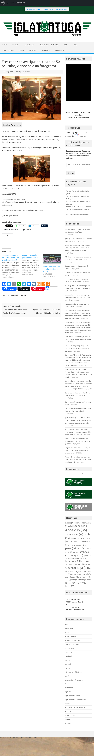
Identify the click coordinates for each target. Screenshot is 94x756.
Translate (82, 136)
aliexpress (79, 523)
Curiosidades (14, 295)
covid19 (80, 541)
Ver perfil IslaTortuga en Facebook (78, 207)
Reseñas (68, 711)
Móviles (67, 684)
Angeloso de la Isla (13, 72)
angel (82, 525)
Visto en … (69, 723)
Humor (67, 668)
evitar (75, 552)
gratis (87, 556)
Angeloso (76, 530)
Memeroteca (48, 9)
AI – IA (67, 632)
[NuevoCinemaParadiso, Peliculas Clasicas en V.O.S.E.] (52, 259)
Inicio (4, 45)
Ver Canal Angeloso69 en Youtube (78, 214)
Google (76, 555)
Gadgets (32, 50)
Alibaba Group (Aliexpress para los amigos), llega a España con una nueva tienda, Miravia (78, 459)
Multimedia (59, 50)
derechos (71, 545)
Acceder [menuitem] (10, 3)
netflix (82, 572)
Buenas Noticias (70, 636)
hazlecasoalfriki (75, 561)
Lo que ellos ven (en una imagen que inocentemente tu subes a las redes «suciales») (77, 297)
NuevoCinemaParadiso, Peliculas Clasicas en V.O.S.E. (51, 269)
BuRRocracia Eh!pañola (73, 640)
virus (79, 583)
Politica (67, 703)
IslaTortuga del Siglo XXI (73, 672)
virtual (71, 583)
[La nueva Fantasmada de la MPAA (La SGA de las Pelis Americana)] (12, 266)
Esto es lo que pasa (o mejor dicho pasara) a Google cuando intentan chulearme (77, 348)
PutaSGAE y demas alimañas (75, 707)
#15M (67, 624)
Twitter (82, 580)
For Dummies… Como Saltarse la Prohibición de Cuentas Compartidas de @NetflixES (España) (78, 432)
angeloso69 (74, 534)
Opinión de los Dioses (73, 695)
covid (71, 541)
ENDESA (79, 545)
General (15, 45)
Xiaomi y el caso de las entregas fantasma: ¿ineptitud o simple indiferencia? (78, 288)
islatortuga (78, 567)
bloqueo (74, 538)
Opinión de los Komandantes (75, 699)
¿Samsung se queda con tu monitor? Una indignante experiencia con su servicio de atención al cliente (77, 247)
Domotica (68, 652)
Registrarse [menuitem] (20, 3)
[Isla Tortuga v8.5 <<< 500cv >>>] (47, 38)
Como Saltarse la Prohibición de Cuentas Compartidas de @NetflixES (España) (78, 441)
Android (72, 526)
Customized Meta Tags (49, 45)
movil (74, 571)
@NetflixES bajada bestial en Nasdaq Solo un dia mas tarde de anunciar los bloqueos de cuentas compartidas (78, 420)
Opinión (45, 50)
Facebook (68, 656)
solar (68, 577)
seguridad (85, 574)
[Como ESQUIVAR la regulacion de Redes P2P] (32, 265)
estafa (83, 548)
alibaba (69, 523)
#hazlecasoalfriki (62, 9)
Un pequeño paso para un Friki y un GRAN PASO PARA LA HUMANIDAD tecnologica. (77, 450)
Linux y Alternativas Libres (74, 680)
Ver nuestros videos (33, 9)
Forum (65, 45)
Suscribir (71, 173)
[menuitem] (3, 3)
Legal (67, 676)
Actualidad (29, 45)
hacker (85, 558)
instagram (78, 564)
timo (74, 580)
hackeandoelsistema (73, 558)
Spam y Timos (7, 50)
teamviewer (83, 577)
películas (74, 574)
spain (74, 577)
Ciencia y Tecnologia (72, 644)
